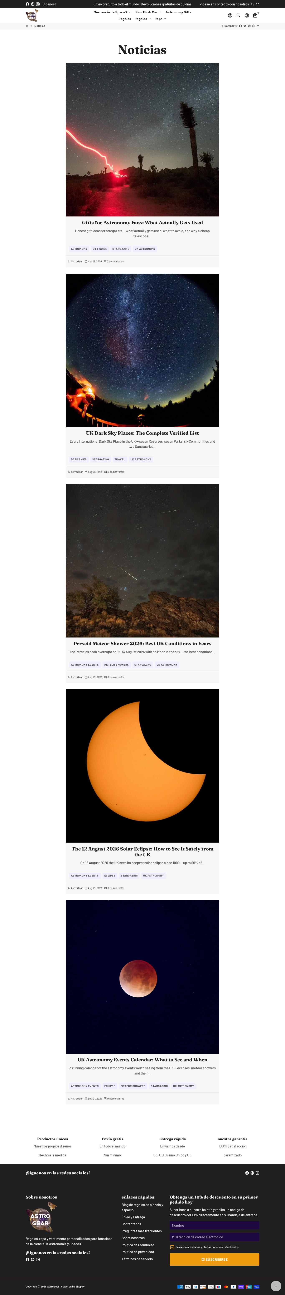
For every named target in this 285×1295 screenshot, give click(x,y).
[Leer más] (142, 140)
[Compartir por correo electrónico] (258, 26)
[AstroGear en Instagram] (38, 4)
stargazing (120, 248)
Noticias (39, 26)
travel (120, 459)
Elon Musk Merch (148, 12)
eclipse (110, 875)
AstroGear (53, 1286)
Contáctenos (131, 1224)
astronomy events (85, 664)
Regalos (125, 19)
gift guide (100, 248)
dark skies (79, 459)
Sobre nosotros (133, 1238)
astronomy (79, 248)
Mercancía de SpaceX (112, 12)
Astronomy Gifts (179, 12)
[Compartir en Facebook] (240, 26)
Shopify (80, 1286)
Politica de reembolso (138, 1245)
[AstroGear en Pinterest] (32, 4)
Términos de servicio (137, 1259)
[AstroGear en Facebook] (27, 4)
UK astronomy (145, 248)
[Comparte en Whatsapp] (253, 26)
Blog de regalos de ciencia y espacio (142, 1207)
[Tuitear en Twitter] (244, 26)
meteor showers (116, 664)
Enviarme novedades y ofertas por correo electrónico (206, 1247)
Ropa (161, 19)
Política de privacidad (138, 1252)
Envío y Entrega (133, 1217)
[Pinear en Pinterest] (249, 26)
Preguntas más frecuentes (142, 1231)
